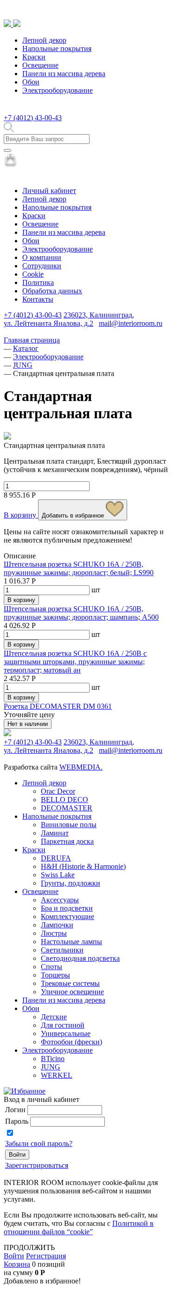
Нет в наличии (27, 723)
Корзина (17, 1264)
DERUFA (56, 858)
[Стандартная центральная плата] (7, 437)
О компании (41, 257)
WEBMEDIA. (81, 767)
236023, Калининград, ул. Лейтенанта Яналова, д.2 (69, 319)
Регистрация (46, 1256)
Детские (54, 1017)
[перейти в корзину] (10, 165)
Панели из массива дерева (63, 74)
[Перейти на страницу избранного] (24, 1091)
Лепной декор (44, 40)
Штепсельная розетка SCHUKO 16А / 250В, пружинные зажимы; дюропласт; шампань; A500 (81, 613)
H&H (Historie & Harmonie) (83, 866)
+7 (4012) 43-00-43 (33, 118)
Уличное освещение (72, 992)
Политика (38, 282)
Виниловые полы (69, 825)
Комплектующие (67, 916)
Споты (51, 967)
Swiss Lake (58, 875)
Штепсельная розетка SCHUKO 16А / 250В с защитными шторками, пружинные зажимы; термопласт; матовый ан (75, 661)
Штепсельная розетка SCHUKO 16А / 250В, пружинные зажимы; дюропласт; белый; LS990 (79, 568)
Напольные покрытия (56, 48)
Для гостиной (62, 1025)
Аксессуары (60, 900)
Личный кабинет (49, 190)
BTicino (52, 1058)
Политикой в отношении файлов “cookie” (79, 1227)
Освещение (40, 65)
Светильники (62, 950)
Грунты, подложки (70, 883)
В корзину (21, 515)
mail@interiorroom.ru (130, 323)
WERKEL (56, 1075)
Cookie (33, 274)
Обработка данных (52, 291)
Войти (14, 1256)
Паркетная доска (67, 841)
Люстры (54, 933)
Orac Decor (58, 791)
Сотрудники (41, 266)
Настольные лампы (71, 942)
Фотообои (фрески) (71, 1042)
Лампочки (57, 925)
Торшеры (55, 975)
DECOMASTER (66, 808)
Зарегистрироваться (36, 1165)
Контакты (37, 299)
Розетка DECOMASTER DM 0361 (58, 706)
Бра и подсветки (67, 908)
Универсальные (65, 1033)
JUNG (50, 1067)
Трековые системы (70, 983)
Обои (30, 82)
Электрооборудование (57, 90)
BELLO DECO (64, 799)
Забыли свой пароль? (38, 1143)
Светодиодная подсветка (80, 958)
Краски (33, 57)
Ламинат (55, 833)
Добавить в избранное (74, 515)
